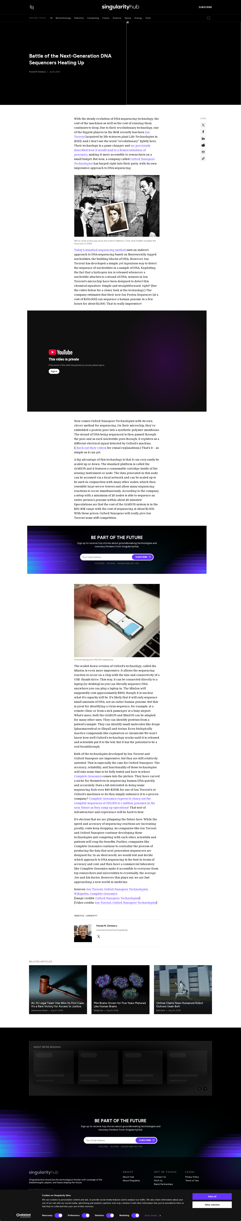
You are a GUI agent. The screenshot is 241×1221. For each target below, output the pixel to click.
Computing (93, 18)
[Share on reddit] (203, 145)
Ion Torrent (94, 889)
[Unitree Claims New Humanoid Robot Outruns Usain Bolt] (183, 989)
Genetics (79, 916)
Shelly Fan (98, 1010)
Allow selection (212, 1205)
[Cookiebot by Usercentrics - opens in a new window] (23, 1215)
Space (128, 18)
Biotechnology (63, 18)
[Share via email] (203, 152)
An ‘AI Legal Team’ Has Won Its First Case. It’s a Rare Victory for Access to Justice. (57, 1004)
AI (51, 18)
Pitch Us (158, 1180)
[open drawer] (32, 7)
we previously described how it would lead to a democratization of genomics (112, 150)
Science (117, 18)
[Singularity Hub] (120, 7)
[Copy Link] (203, 158)
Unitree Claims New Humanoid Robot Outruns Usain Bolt (179, 1004)
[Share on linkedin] (203, 138)
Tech (148, 18)
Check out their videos (90, 448)
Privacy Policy (192, 1177)
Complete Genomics (88, 776)
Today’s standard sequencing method (100, 250)
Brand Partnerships (163, 1184)
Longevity (91, 916)
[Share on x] (203, 125)
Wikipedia (81, 893)
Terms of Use (192, 1180)
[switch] (86, 1215)
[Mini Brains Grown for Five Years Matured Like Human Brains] (120, 989)
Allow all (212, 1196)
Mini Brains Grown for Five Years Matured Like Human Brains (120, 1004)
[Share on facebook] (203, 132)
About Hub (128, 1177)
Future (105, 18)
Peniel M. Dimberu (37, 72)
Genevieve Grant (39, 1010)
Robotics (79, 18)
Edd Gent (160, 1010)
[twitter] (98, 936)
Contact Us (160, 1177)
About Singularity (131, 1180)
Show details (150, 1215)
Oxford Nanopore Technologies (126, 889)
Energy (138, 18)
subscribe (205, 7)
